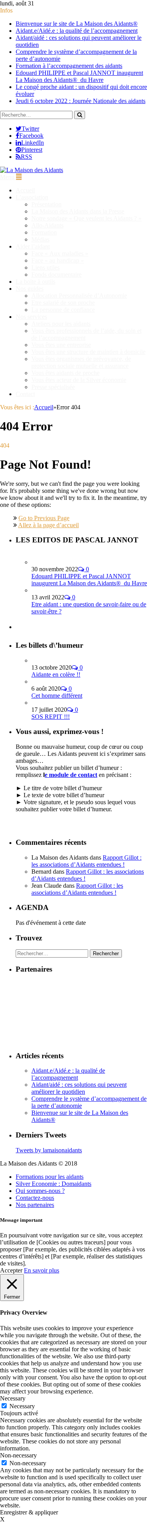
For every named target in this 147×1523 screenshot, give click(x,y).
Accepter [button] (11, 1270)
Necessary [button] (12, 1398)
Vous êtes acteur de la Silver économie (78, 380)
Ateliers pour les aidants (61, 323)
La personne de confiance (63, 309)
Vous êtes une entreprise (61, 344)
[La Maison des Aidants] (31, 170)
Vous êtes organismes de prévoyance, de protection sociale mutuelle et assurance (81, 362)
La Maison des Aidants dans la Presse (77, 211)
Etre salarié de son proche (63, 302)
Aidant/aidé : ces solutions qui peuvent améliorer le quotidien (79, 1088)
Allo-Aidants (47, 225)
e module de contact (71, 774)
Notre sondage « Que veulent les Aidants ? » (86, 218)
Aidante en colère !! (55, 674)
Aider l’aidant (33, 246)
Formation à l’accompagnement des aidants (69, 65)
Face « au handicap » (57, 260)
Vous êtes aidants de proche (65, 373)
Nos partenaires (35, 1204)
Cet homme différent (56, 695)
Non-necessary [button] (18, 1455)
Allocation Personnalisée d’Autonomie (79, 295)
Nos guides (30, 288)
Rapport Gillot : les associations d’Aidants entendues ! (86, 861)
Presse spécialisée (53, 387)
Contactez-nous (35, 1197)
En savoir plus (41, 1270)
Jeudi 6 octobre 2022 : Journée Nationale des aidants (80, 101)
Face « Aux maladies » (59, 253)
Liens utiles (45, 267)
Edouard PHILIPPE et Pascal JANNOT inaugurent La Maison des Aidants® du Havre (79, 76)
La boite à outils (35, 281)
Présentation (46, 204)
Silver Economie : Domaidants (53, 1183)
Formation (44, 232)
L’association (32, 197)
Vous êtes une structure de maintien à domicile (88, 351)
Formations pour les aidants (49, 1176)
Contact (25, 394)
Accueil (25, 190)
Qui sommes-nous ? (40, 1190)
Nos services (31, 316)
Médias (40, 239)
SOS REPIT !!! (50, 716)
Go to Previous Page (43, 518)
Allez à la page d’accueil (48, 525)
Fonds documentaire (56, 274)
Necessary (22, 1406)
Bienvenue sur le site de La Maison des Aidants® (77, 23)
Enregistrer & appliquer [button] (29, 1512)
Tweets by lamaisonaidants (49, 1150)
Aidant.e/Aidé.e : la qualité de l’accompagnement (77, 30)
